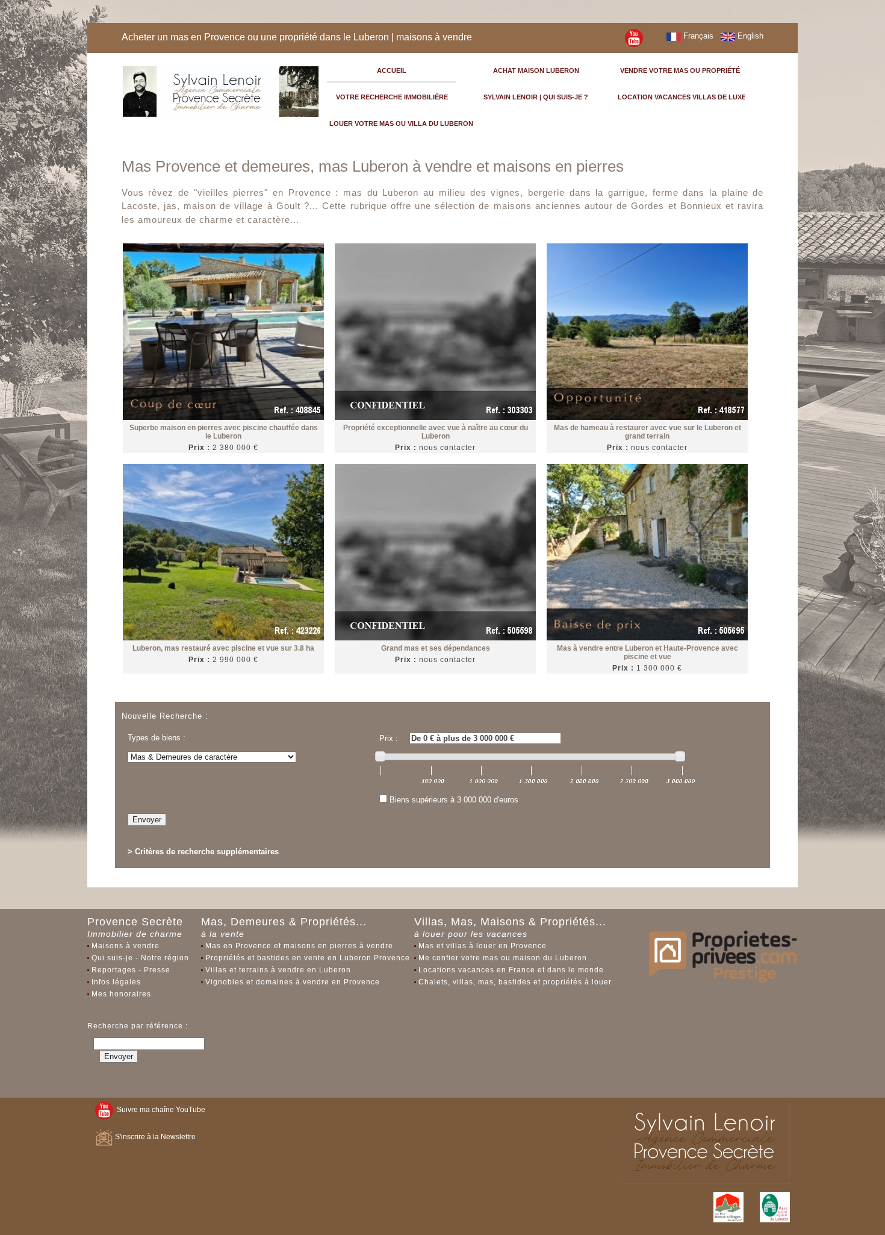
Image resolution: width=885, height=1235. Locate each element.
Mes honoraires (121, 994)
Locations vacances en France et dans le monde (511, 970)
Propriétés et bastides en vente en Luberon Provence (307, 958)
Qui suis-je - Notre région (140, 958)
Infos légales (116, 982)
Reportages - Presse (131, 970)
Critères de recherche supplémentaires (207, 851)
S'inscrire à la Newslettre (154, 1137)
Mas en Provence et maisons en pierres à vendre (299, 946)
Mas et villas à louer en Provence (482, 946)
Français (697, 35)
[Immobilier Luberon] (221, 89)
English (749, 35)
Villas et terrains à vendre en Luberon (278, 970)
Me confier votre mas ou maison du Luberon (502, 958)
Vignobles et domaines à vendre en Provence (292, 982)
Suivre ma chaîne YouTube (159, 1109)
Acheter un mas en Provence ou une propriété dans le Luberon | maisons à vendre (297, 37)
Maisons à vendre (126, 946)
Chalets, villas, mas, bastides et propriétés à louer (515, 982)
